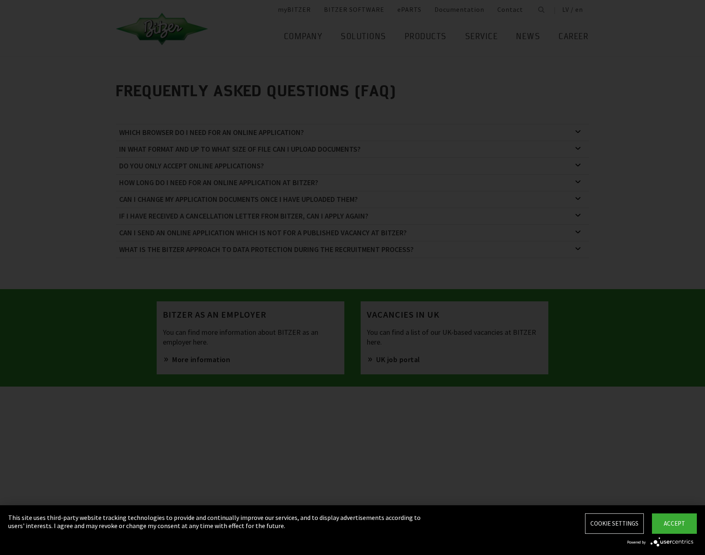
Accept (674, 523)
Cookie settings (614, 523)
